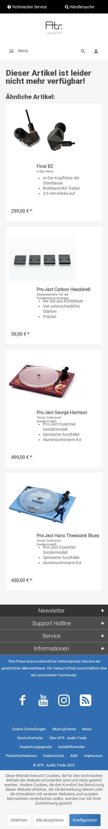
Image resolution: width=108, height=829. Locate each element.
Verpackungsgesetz (35, 747)
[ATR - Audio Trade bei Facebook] (22, 701)
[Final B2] (42, 135)
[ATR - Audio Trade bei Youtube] (43, 701)
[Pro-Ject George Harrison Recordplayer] (42, 381)
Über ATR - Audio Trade (68, 738)
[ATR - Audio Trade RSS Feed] (85, 701)
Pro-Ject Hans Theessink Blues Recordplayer (68, 536)
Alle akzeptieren (50, 820)
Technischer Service (29, 7)
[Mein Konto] (96, 51)
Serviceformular (30, 738)
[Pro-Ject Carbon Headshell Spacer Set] (42, 258)
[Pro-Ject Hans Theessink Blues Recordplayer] (42, 505)
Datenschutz (53, 756)
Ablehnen (19, 820)
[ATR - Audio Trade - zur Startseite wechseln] (54, 28)
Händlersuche (81, 7)
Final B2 (45, 166)
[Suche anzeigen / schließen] (83, 51)
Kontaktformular (71, 747)
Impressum (93, 756)
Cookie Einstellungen (29, 729)
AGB (73, 756)
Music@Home (64, 729)
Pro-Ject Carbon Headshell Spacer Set (63, 290)
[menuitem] (17, 51)
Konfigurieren (85, 820)
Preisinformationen (21, 756)
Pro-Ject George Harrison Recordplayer (62, 413)
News (87, 729)
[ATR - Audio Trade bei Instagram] (64, 701)
